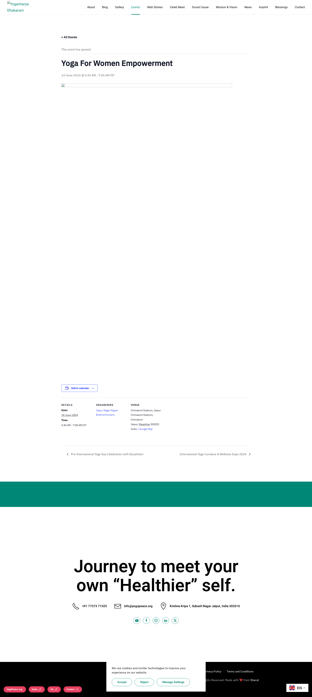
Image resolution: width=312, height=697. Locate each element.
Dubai (34, 689)
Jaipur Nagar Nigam (107, 410)
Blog (105, 7)
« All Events (69, 37)
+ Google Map (145, 429)
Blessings (281, 7)
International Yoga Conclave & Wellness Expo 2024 (213, 454)
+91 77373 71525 (94, 606)
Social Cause (200, 7)
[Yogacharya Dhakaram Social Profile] (136, 620)
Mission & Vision (226, 7)
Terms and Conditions (240, 671)
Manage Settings (173, 682)
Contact (300, 7)
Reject (144, 682)
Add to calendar (80, 388)
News (248, 7)
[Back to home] (24, 7)
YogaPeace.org (14, 689)
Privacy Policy (212, 671)
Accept (121, 682)
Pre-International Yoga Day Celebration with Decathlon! (107, 454)
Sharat (254, 680)
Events (135, 7)
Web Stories (155, 7)
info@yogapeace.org (138, 606)
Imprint (263, 7)
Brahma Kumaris (105, 414)
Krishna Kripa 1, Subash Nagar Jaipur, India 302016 (205, 606)
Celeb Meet (177, 7)
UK (51, 689)
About (91, 7)
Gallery (119, 7)
